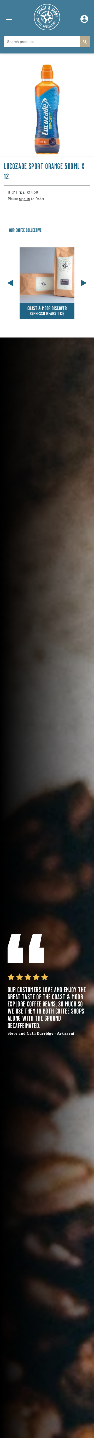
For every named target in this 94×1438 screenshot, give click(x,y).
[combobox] (42, 41)
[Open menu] (9, 19)
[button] (83, 282)
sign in (24, 199)
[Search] (85, 41)
